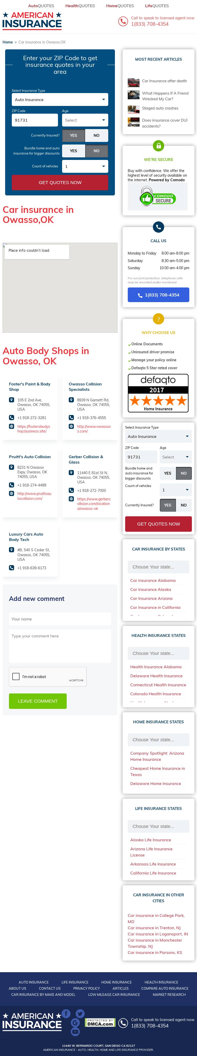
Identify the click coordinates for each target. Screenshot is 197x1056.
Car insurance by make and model (43, 994)
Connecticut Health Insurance (158, 684)
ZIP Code (18, 111)
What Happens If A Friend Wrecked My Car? (165, 96)
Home (8, 42)
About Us (17, 988)
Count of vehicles (45, 166)
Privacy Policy (86, 988)
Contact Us (50, 988)
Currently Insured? (45, 135)
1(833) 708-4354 (162, 294)
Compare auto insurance (165, 988)
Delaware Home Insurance (155, 783)
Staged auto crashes (160, 108)
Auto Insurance (34, 982)
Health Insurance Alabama (156, 666)
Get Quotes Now (60, 182)
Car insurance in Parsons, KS (155, 952)
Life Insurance (75, 982)
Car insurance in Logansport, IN (158, 933)
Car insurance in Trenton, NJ (154, 927)
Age (65, 111)
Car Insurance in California (155, 607)
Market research (169, 994)
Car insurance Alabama (153, 580)
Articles (121, 988)
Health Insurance (161, 982)
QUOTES (41, 5)
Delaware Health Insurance (156, 675)
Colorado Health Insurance (155, 693)
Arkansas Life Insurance (153, 864)
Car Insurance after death (164, 80)
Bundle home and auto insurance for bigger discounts (36, 150)
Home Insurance (116, 982)
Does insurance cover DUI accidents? (165, 123)
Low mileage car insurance (114, 994)
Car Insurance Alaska (150, 589)
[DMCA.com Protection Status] (101, 1022)
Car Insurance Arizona (151, 598)
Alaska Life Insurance (150, 839)
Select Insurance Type (28, 90)
